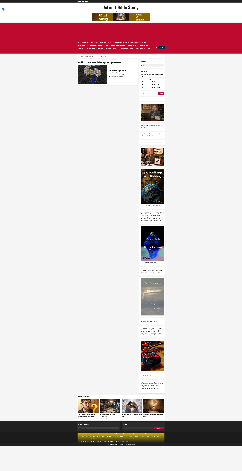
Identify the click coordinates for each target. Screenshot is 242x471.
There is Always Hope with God (92, 74)
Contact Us (80, 438)
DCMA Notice (90, 433)
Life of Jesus (102, 52)
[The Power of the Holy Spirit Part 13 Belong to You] (132, 406)
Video (163, 47)
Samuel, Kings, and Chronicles (122, 42)
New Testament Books (143, 46)
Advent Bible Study (121, 7)
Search (125, 424)
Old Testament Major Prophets (118, 46)
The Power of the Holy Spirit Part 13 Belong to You (151, 82)
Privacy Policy (97, 433)
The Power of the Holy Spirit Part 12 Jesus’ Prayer (151, 85)
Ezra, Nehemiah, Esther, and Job (138, 42)
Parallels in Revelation (82, 42)
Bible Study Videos (94, 52)
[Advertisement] (121, 32)
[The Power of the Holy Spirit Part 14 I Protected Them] (110, 406)
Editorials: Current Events (140, 438)
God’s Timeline (92, 436)
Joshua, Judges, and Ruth (106, 42)
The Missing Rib (130, 438)
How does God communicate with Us (142, 436)
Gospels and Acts (132, 46)
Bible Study (125, 433)
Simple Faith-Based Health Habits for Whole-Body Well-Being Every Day (86, 415)
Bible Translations (155, 436)
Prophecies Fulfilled (140, 49)
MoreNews (125, 444)
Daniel (107, 46)
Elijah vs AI (80, 52)
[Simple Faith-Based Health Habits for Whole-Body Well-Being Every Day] (88, 406)
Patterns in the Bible (101, 436)
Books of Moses (93, 42)
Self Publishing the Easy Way (96, 438)
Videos (86, 52)
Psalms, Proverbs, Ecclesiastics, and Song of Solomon (90, 46)
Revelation (80, 49)
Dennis (110, 72)
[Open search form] (156, 47)
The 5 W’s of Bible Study (83, 436)
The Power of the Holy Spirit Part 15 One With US (150, 88)
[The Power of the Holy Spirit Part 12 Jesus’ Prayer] (153, 406)
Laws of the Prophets (90, 49)
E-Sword (115, 49)
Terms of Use (104, 433)
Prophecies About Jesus (108, 441)
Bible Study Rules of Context (104, 49)
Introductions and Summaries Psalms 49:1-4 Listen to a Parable (120, 436)
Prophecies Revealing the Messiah (122, 441)
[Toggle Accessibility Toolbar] (2, 9)
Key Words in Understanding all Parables (146, 433)
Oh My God (149, 49)
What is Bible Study (133, 433)
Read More (112, 79)
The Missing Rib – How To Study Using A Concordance (114, 438)
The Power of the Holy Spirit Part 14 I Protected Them (152, 79)
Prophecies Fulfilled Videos (126, 49)
